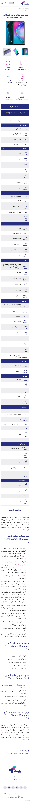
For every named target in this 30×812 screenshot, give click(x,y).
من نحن (15, 776)
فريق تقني (4, 732)
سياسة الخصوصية (15, 779)
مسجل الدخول (17, 753)
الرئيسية (27, 8)
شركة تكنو (17, 565)
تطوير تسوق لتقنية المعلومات (15, 797)
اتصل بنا (15, 782)
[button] (6, 3)
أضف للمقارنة (15, 106)
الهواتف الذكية (21, 8)
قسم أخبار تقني (24, 739)
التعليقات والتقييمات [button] (15, 113)
